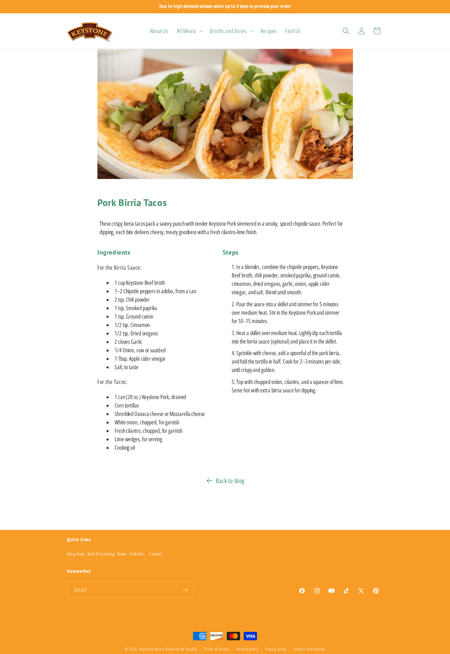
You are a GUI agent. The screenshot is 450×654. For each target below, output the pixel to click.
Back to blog (230, 480)
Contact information (309, 649)
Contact (155, 554)
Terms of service (217, 649)
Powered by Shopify (181, 649)
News (121, 554)
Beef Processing (101, 554)
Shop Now (76, 554)
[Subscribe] (185, 590)
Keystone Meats (152, 649)
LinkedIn (137, 554)
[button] (189, 31)
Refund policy (247, 649)
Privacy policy (276, 649)
